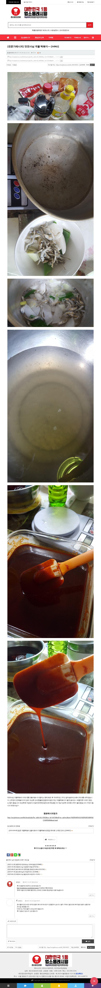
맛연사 (20, 901)
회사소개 (37, 968)
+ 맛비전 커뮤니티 (13, 2)
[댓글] (25, 985)
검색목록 (82, 65)
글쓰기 (92, 65)
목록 (87, 65)
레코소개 (46, 30)
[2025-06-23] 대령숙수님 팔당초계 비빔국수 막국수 (25, 874)
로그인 (71, 2)
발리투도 (11, 52)
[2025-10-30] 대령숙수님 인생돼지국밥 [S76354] (24, 867)
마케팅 (51, 37)
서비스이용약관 (47, 968)
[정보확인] (79, 973)
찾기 (91, 2)
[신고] (38, 52)
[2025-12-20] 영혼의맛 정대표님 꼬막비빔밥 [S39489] (25, 864)
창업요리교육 (39, 37)
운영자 (18, 882)
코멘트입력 (12, 921)
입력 (88, 941)
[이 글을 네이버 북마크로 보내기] (15, 855)
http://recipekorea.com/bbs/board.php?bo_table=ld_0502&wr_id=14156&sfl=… (32, 57)
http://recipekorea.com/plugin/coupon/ (28, 888)
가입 (81, 2)
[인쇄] (40, 52)
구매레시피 (77, 37)
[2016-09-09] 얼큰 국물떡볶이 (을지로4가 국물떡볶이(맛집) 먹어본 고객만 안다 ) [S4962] (40, 830)
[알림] (58, 985)
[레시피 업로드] (75, 985)
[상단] (92, 985)
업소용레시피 (25, 37)
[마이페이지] (42, 985)
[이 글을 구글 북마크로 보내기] (18, 855)
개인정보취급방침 (60, 968)
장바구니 (86, 37)
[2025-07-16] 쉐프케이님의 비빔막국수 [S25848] (24, 872)
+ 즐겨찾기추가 (27, 2)
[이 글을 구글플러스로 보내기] (11, 855)
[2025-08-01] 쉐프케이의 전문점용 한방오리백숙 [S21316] (27, 869)
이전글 (9, 65)
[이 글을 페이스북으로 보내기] (8, 855)
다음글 (14, 65)
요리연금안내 (64, 30)
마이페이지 (67, 37)
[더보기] (91, 826)
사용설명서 (54, 30)
